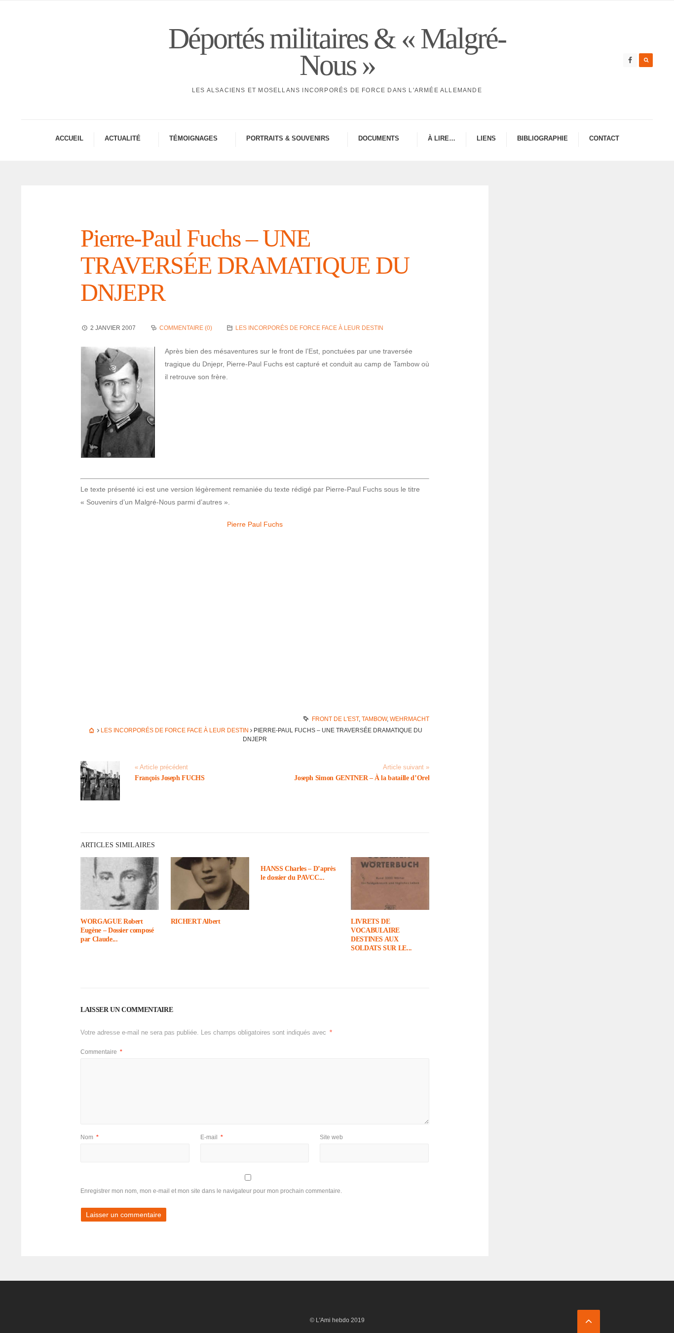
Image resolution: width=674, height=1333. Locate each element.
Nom (89, 1137)
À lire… (441, 138)
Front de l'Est (335, 719)
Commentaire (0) (185, 327)
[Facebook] (630, 60)
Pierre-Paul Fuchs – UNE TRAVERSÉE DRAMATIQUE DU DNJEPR (244, 265)
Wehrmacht (409, 719)
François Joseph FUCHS (170, 778)
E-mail (211, 1137)
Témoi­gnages (193, 138)
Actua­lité (123, 138)
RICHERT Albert (196, 921)
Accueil (69, 138)
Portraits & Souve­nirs (288, 138)
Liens (486, 138)
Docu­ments (378, 138)
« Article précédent (161, 767)
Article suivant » (406, 767)
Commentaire (101, 1051)
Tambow (374, 719)
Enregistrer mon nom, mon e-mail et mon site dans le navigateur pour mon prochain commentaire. (211, 1191)
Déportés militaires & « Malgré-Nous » (337, 51)
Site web (331, 1137)
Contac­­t (604, 138)
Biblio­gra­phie (542, 138)
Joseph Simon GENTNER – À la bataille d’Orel (361, 778)
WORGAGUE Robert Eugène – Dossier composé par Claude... (117, 930)
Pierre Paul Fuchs (255, 524)
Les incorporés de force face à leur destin (309, 327)
